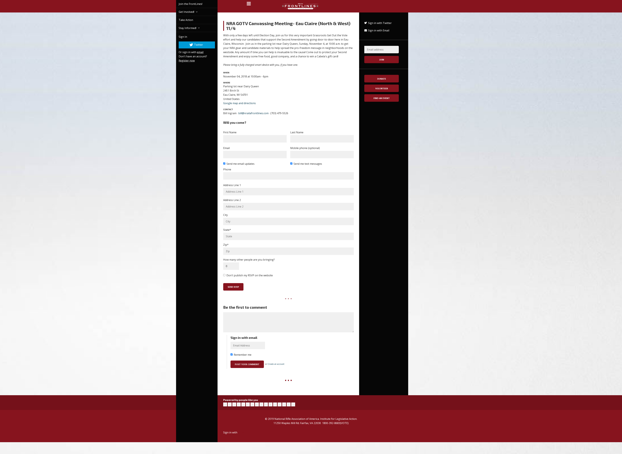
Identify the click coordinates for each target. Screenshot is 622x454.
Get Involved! (183, 12)
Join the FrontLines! (187, 4)
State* (227, 230)
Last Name (296, 132)
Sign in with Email (378, 30)
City (225, 215)
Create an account (276, 364)
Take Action (182, 20)
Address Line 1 (232, 185)
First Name (229, 132)
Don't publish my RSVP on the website (249, 275)
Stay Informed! (184, 28)
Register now (183, 60)
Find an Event (382, 98)
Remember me (242, 354)
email (196, 52)
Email (226, 148)
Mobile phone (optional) (305, 148)
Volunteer (381, 88)
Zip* (226, 245)
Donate (381, 78)
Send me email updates (240, 164)
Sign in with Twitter (379, 23)
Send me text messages (308, 164)
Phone (227, 169)
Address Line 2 (232, 200)
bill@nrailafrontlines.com (253, 113)
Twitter (194, 44)
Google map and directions (239, 103)
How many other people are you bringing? (249, 259)
